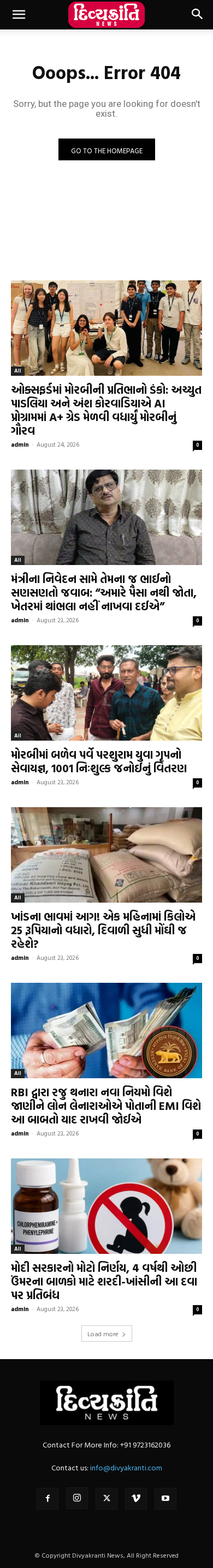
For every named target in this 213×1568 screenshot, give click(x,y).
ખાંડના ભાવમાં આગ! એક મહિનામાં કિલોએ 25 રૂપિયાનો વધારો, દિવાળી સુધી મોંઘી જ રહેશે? (103, 930)
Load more (103, 1333)
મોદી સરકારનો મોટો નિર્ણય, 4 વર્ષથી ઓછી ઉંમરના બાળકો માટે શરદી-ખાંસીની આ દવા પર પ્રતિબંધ (104, 1281)
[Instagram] (77, 1498)
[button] (18, 14)
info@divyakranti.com (126, 1467)
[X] (106, 1499)
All (17, 371)
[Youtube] (165, 1499)
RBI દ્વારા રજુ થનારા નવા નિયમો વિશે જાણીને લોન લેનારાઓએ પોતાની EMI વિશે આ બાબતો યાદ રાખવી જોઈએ (106, 1105)
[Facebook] (47, 1499)
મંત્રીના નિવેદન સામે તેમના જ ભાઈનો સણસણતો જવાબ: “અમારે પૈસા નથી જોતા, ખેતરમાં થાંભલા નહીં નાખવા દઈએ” (104, 592)
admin (20, 444)
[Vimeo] (136, 1499)
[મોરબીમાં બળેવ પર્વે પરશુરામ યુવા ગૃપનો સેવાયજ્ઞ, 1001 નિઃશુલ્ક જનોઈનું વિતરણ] (106, 693)
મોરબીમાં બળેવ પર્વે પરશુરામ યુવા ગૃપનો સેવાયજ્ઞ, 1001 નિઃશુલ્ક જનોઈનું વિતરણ (99, 761)
